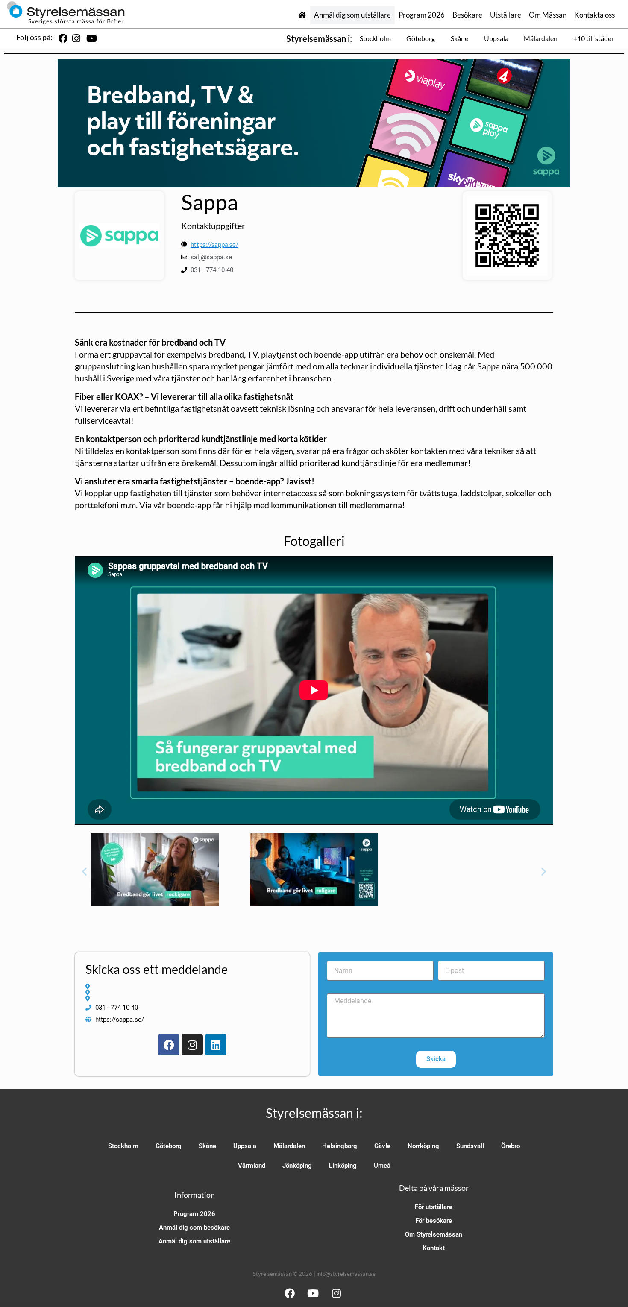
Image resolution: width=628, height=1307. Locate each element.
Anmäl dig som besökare (194, 1227)
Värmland (251, 1165)
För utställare (433, 1207)
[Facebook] (168, 1044)
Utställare (505, 15)
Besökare (467, 15)
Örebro (510, 1146)
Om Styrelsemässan (433, 1234)
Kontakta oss (594, 15)
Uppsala (496, 38)
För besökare (433, 1221)
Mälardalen (541, 38)
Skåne (459, 38)
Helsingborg (339, 1146)
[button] (84, 871)
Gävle (382, 1146)
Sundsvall (470, 1146)
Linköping (343, 1165)
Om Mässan (547, 15)
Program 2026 (422, 15)
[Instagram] (192, 1044)
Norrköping (423, 1146)
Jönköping (297, 1165)
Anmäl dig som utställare (352, 15)
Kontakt (434, 1248)
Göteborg (420, 38)
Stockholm (375, 38)
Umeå (382, 1165)
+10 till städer (593, 38)
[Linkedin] (215, 1044)
